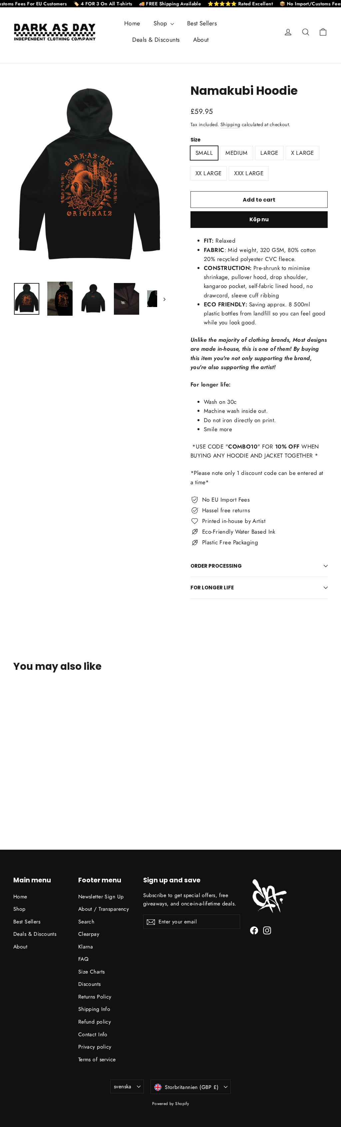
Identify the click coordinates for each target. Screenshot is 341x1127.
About (201, 39)
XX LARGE (208, 173)
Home (132, 23)
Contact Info (93, 1034)
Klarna (85, 946)
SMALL (204, 153)
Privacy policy (95, 1047)
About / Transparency (103, 909)
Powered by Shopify (170, 1104)
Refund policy (94, 1022)
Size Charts (91, 971)
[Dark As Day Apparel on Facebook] (254, 929)
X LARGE (302, 153)
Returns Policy (95, 997)
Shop (161, 23)
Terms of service (97, 1059)
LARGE (269, 153)
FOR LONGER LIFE (212, 587)
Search (86, 921)
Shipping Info (94, 1009)
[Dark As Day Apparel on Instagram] (267, 929)
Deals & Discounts (155, 39)
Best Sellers (202, 23)
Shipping (230, 124)
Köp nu (259, 219)
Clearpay (88, 934)
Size (195, 140)
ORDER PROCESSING (216, 565)
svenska (123, 1086)
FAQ (83, 959)
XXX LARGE (248, 173)
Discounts (89, 984)
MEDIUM (236, 153)
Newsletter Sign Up (101, 896)
